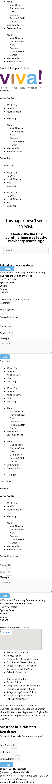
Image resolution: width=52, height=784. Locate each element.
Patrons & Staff (17, 18)
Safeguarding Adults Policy (20, 669)
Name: (3, 326)
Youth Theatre (14, 111)
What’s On (12, 105)
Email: (3, 333)
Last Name (5, 752)
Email (3, 572)
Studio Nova (16, 719)
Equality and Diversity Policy (21, 662)
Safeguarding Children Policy (21, 665)
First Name (5, 745)
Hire (9, 115)
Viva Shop (11, 118)
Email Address (7, 759)
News (12, 11)
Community (16, 15)
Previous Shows (18, 8)
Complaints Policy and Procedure (23, 659)
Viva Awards (13, 25)
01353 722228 (7, 98)
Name (3, 565)
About (10, 1)
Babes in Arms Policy (17, 672)
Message (4, 577)
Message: (4, 338)
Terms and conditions (17, 652)
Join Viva (11, 108)
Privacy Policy (14, 655)
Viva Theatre (16, 5)
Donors (13, 21)
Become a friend (15, 28)
